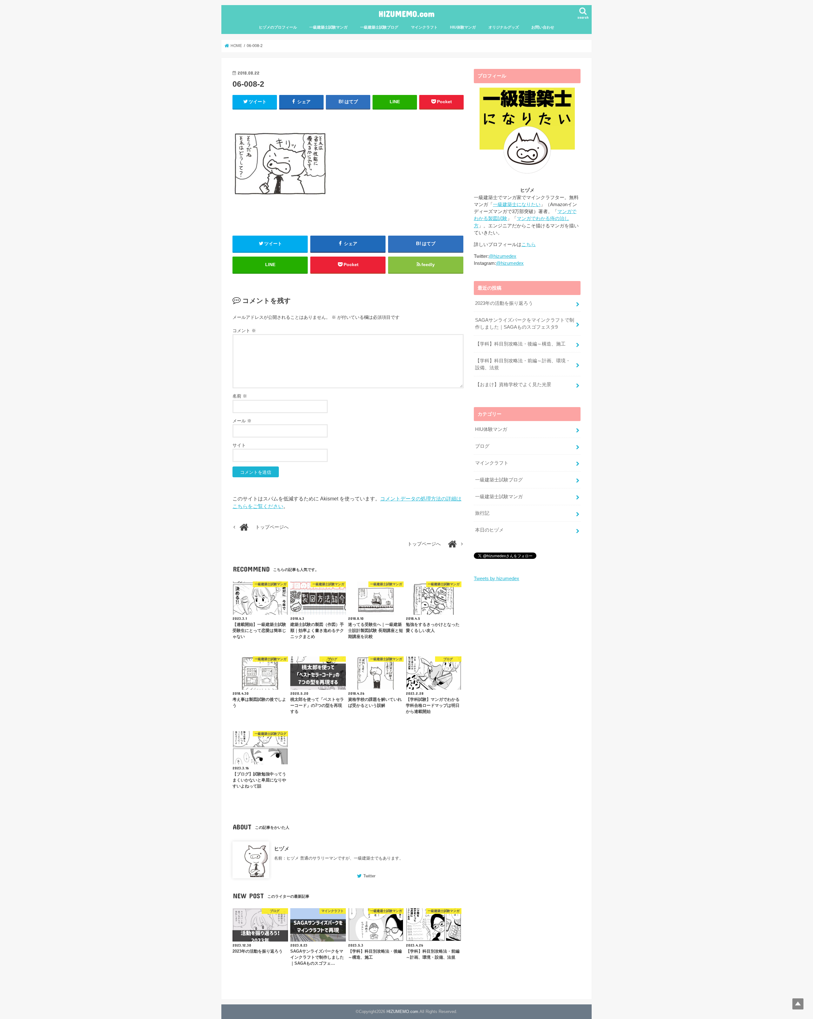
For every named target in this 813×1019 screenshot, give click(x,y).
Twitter (369, 876)
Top (797, 1003)
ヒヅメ (281, 848)
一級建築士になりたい (517, 204)
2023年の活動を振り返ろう (504, 303)
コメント (244, 330)
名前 (239, 396)
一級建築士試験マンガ (328, 27)
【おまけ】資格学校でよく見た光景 (513, 384)
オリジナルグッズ (503, 27)
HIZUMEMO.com (406, 13)
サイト (239, 445)
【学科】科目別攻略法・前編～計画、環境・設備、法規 (522, 364)
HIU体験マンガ (463, 27)
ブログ (482, 446)
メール (242, 420)
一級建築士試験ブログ (379, 27)
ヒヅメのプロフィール (278, 27)
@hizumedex (502, 256)
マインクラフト (424, 27)
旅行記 (482, 513)
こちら (528, 244)
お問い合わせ (542, 27)
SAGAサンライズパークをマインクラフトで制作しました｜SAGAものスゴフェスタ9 (524, 324)
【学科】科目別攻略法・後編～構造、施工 (520, 343)
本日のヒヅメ (489, 530)
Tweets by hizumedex (496, 578)
